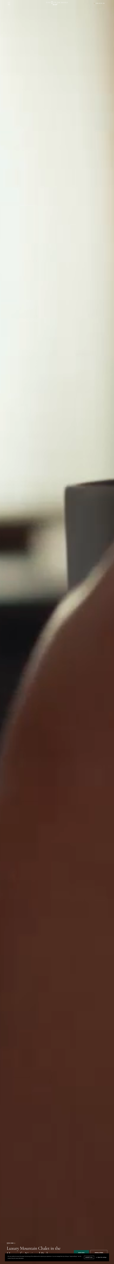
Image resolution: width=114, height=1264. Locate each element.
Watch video (10, 1243)
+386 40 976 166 (100, 3)
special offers (99, 1252)
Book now (81, 1252)
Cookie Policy (11, 1258)
